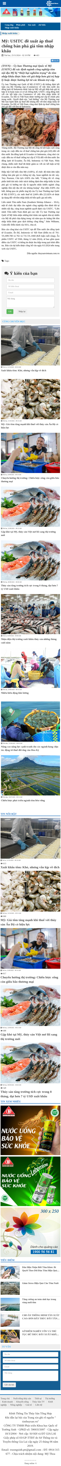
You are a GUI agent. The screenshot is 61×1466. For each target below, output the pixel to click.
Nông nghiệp (16, 1405)
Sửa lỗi (56, 61)
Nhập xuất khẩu (12, 28)
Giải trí (29, 1405)
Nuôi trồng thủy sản (22, 1398)
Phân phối (20, 25)
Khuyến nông (22, 1402)
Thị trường (50, 1398)
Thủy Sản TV (38, 1402)
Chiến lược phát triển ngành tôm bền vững (23, 800)
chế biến (42, 25)
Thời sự (38, 1398)
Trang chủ (5, 1398)
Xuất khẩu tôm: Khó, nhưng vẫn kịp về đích (23, 370)
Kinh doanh (7, 1402)
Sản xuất (32, 25)
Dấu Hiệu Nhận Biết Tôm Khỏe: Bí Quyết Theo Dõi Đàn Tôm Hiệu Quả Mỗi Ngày (39, 1270)
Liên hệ (38, 1405)
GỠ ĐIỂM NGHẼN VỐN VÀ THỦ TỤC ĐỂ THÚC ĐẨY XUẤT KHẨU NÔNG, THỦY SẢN (40, 1334)
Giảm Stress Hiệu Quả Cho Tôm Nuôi (40, 1283)
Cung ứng (9, 25)
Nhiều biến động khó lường (15, 693)
